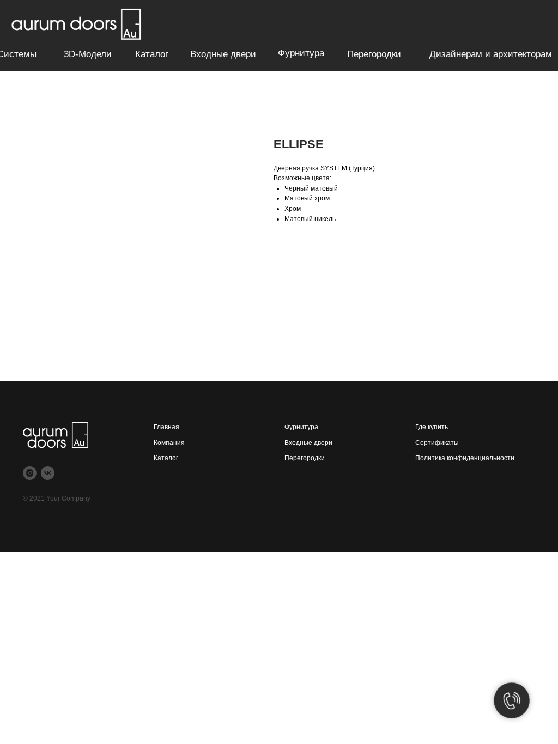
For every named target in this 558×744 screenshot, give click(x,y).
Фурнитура (301, 53)
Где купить (431, 427)
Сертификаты (437, 443)
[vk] (47, 473)
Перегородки (374, 54)
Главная (166, 427)
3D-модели (88, 54)
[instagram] (30, 473)
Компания (169, 443)
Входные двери (223, 54)
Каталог (151, 54)
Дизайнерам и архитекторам (490, 54)
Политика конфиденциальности (464, 458)
